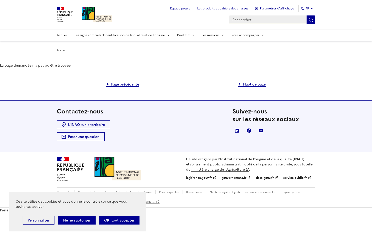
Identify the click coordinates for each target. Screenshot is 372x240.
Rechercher (311, 19)
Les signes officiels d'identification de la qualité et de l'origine (119, 35)
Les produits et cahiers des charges (222, 8)
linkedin (236, 130)
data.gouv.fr (265, 178)
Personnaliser (38, 220)
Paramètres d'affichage (277, 8)
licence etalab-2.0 (144, 202)
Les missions (210, 35)
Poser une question (83, 136)
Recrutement (194, 192)
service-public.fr (295, 178)
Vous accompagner (245, 35)
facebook (249, 130)
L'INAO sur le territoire (86, 124)
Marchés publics (169, 192)
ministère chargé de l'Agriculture (218, 169)
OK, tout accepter (119, 220)
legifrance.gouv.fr (199, 178)
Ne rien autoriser (76, 220)
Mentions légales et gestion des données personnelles (242, 192)
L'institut (183, 35)
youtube (261, 130)
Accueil (62, 35)
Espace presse (180, 8)
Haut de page (254, 84)
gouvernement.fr (234, 178)
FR (307, 8)
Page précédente (125, 84)
